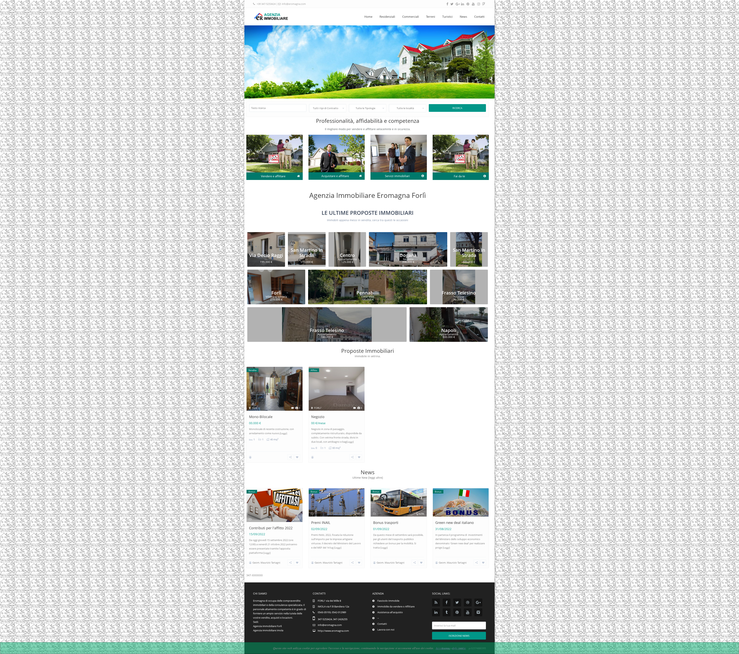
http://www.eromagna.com (333, 630)
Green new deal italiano (454, 522)
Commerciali (410, 16)
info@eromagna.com (294, 4)
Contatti (479, 16)
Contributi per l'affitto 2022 (271, 528)
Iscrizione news (459, 635)
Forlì (276, 292)
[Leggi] (283, 433)
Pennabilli (367, 292)
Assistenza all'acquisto (390, 612)
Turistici (447, 16)
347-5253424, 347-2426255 (332, 619)
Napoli (448, 330)
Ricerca (457, 108)
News (463, 16)
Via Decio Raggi (266, 255)
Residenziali (387, 16)
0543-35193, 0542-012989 (332, 612)
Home (368, 16)
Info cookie (459, 648)
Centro (347, 255)
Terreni (430, 16)
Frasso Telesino (459, 292)
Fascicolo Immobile (388, 600)
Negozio (317, 416)
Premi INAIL (320, 522)
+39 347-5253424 (266, 4)
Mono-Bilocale (261, 416)
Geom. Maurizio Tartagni (266, 562)
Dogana (408, 255)
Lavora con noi (385, 629)
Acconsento (443, 648)
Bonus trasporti (385, 522)
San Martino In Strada (307, 252)
